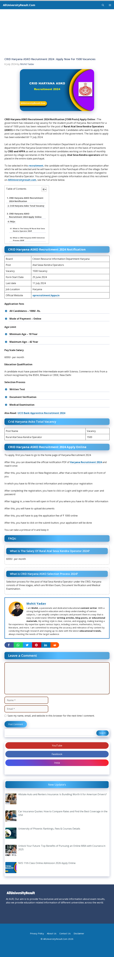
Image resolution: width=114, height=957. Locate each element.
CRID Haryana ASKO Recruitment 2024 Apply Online (25, 215)
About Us (51, 933)
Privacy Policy (37, 933)
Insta (57, 762)
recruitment (36, 165)
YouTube (57, 745)
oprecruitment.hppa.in (46, 295)
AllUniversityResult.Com (19, 5)
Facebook (57, 754)
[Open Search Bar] (102, 5)
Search (102, 733)
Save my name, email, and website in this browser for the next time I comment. (51, 715)
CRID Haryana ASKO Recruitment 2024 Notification (26, 200)
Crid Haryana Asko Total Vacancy (27, 205)
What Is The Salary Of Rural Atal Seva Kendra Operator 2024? (29, 229)
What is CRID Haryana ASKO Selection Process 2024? (29, 239)
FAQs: (12, 221)
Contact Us (65, 933)
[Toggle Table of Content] (42, 189)
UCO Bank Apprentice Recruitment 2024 (41, 413)
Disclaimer (79, 933)
